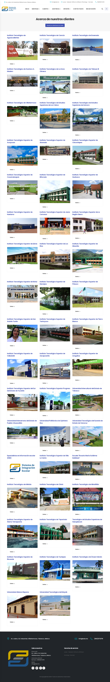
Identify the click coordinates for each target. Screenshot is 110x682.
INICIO (27, 9)
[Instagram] (33, 668)
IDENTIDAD (35, 9)
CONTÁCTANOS (78, 9)
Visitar (12, 64)
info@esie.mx (55, 2)
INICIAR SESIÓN (91, 9)
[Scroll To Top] (107, 680)
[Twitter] (36, 668)
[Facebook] (40, 668)
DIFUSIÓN (66, 9)
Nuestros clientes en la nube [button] (55, 25)
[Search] (102, 9)
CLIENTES (45, 9)
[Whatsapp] (43, 668)
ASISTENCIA (56, 9)
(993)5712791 (100, 2)
